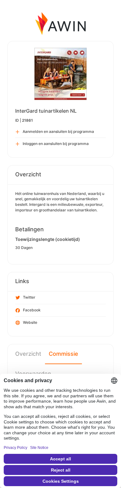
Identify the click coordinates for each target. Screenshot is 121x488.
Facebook (32, 310)
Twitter (29, 297)
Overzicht (28, 353)
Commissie (63, 353)
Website (30, 322)
